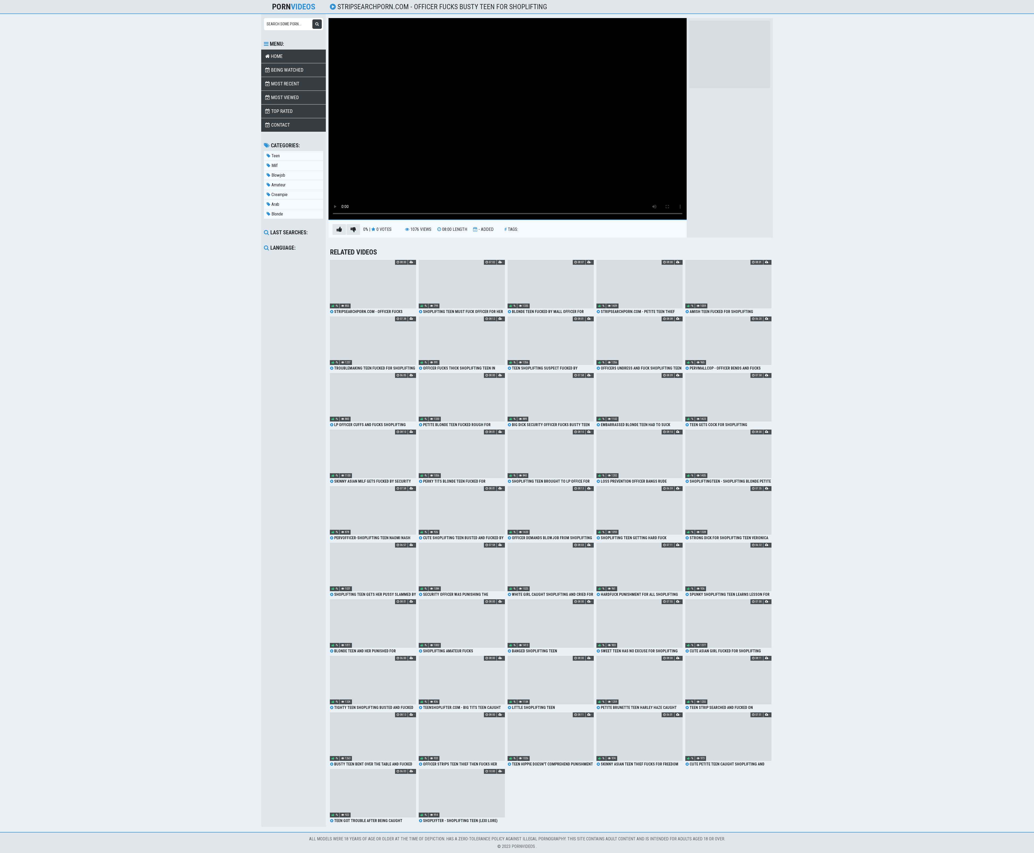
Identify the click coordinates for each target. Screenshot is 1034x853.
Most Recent (284, 83)
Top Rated (281, 111)
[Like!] (339, 229)
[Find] (317, 24)
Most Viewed (284, 97)
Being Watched (286, 70)
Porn (293, 7)
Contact (280, 125)
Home (276, 56)
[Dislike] (353, 229)
